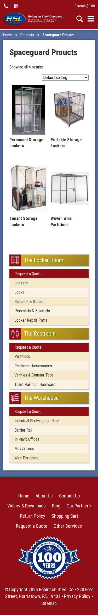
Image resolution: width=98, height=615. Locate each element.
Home (7, 35)
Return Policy (32, 516)
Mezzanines (24, 448)
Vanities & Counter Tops (34, 375)
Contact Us (69, 496)
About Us (44, 496)
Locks (19, 292)
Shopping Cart (64, 516)
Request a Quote (28, 273)
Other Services (68, 526)
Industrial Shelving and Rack (37, 420)
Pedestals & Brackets (32, 310)
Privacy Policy (77, 596)
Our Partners (79, 505)
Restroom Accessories (33, 365)
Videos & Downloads (26, 505)
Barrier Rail (23, 430)
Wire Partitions (26, 457)
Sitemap (49, 603)
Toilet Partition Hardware (34, 384)
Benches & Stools (28, 301)
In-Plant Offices (26, 439)
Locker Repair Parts (30, 320)
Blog (56, 505)
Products (27, 35)
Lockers (21, 282)
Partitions (22, 356)
